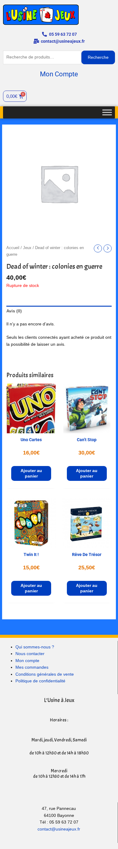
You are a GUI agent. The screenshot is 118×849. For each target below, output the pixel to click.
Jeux (27, 248)
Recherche (98, 57)
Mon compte (27, 660)
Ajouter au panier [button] (31, 473)
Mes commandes (31, 667)
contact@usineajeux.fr (59, 829)
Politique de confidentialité (40, 681)
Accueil (12, 248)
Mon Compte (59, 74)
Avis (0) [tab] (14, 311)
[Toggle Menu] (107, 112)
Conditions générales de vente (44, 674)
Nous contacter (29, 653)
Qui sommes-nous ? (34, 647)
